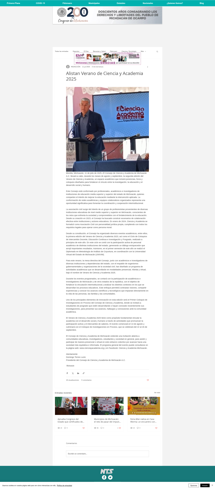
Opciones (193, 485)
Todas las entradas (61, 51)
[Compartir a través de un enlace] (84, 373)
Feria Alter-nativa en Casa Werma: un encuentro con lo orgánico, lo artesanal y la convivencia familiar (143, 420)
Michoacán (70, 365)
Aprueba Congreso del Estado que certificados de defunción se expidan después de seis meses (70, 420)
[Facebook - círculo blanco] (104, 477)
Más (142, 51)
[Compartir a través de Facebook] (67, 373)
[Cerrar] (212, 485)
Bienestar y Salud (99, 51)
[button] (157, 51)
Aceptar (205, 485)
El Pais (86, 51)
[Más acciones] (147, 66)
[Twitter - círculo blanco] (110, 477)
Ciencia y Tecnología (129, 51)
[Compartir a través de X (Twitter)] (73, 373)
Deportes (76, 51)
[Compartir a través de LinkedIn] (78, 373)
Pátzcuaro (113, 51)
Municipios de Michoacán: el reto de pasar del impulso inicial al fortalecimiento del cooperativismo (107, 420)
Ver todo (157, 392)
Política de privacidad (64, 485)
